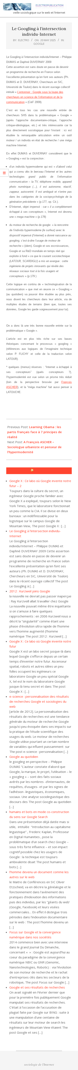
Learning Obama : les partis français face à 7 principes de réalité (34, 432)
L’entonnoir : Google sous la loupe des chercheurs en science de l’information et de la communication (34, 97)
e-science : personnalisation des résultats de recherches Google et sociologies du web (39, 701)
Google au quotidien (23, 756)
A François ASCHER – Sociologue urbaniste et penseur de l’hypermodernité (34, 447)
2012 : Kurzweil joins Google (29, 591)
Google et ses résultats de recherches (37, 987)
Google (39, 44)
